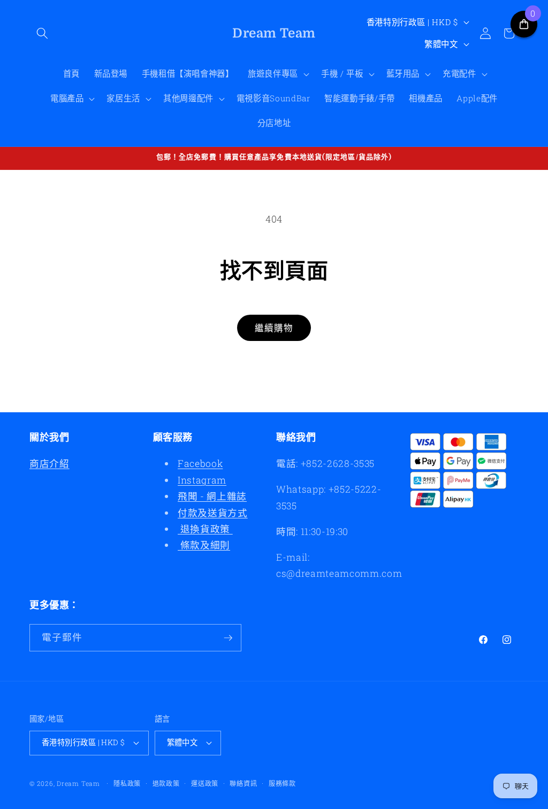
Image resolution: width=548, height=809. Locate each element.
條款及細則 (204, 545)
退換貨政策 (205, 529)
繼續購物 (274, 327)
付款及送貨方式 (213, 513)
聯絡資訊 (243, 783)
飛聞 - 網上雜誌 (212, 496)
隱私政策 (127, 783)
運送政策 (204, 783)
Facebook (200, 463)
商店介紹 (49, 463)
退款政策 (166, 783)
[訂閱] (228, 638)
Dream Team (78, 783)
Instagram (202, 480)
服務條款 (282, 783)
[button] (42, 33)
